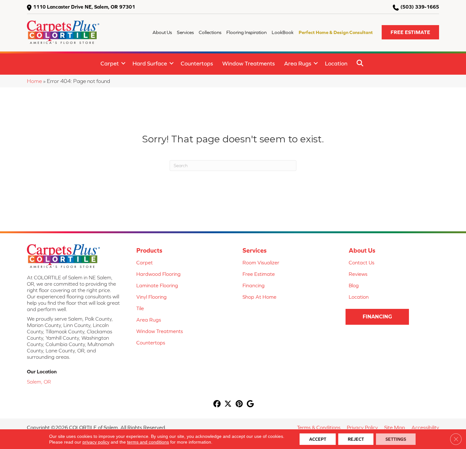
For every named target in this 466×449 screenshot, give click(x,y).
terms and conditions (148, 442)
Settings (395, 439)
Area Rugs (297, 63)
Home (34, 81)
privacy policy (95, 442)
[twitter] (228, 404)
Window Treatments (248, 63)
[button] (410, 32)
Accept (317, 439)
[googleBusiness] (250, 404)
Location (336, 63)
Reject (356, 439)
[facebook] (217, 404)
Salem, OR (39, 381)
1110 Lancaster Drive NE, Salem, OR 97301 (84, 7)
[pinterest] (239, 404)
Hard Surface (150, 63)
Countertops (197, 63)
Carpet (109, 63)
